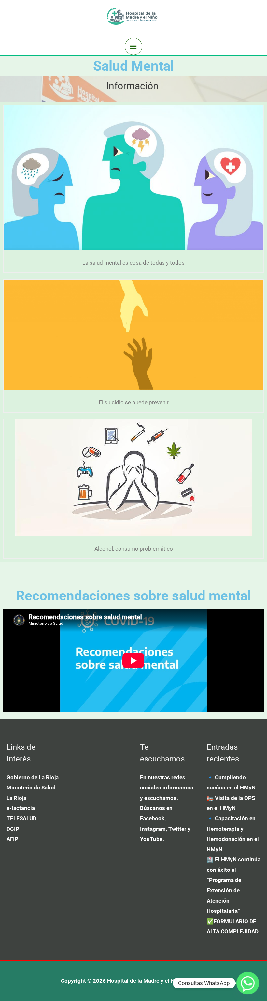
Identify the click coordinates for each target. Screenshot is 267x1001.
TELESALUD (21, 818)
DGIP (13, 829)
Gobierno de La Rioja (33, 777)
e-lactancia (21, 808)
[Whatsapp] (248, 983)
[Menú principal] (133, 46)
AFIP (12, 839)
